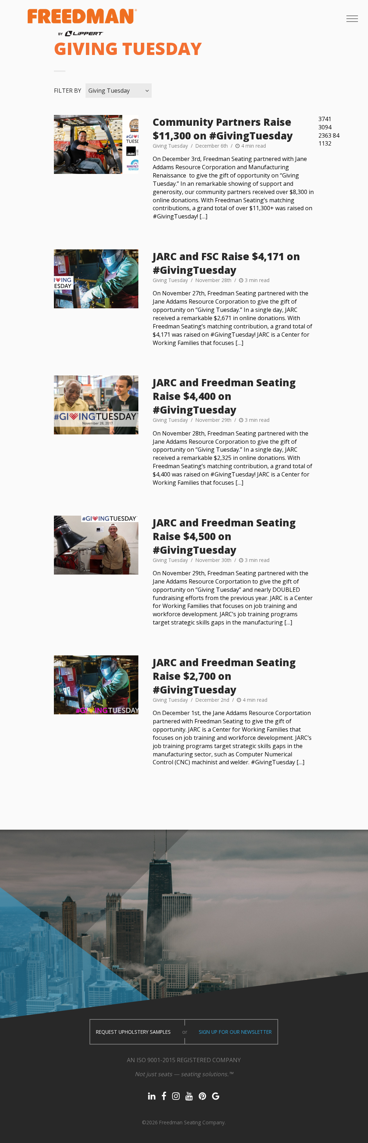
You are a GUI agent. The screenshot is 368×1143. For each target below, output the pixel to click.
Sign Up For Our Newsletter (235, 1031)
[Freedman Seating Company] (82, 22)
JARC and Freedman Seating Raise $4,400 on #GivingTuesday (224, 395)
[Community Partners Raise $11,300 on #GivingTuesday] (96, 144)
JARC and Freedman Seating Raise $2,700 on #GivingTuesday (224, 675)
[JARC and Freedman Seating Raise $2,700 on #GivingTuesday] (96, 684)
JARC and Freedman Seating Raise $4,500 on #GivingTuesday (224, 536)
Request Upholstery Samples (133, 1031)
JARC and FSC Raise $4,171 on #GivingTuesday (226, 263)
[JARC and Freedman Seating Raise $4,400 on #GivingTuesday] (96, 404)
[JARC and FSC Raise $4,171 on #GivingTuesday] (96, 278)
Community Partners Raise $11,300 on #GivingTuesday (223, 128)
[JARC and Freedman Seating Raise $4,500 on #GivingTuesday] (96, 545)
